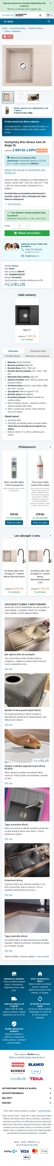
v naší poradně (42, 956)
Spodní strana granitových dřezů (23, 710)
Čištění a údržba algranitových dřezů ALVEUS (25, 767)
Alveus (15, 266)
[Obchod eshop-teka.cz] (36, 1078)
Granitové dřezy (14, 880)
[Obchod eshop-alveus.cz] (18, 1079)
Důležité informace (13, 1093)
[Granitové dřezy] (27, 860)
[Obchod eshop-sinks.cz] (36, 1072)
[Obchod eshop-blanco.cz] (36, 1064)
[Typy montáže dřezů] (27, 916)
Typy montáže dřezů (16, 936)
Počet (7, 226)
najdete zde (35, 9)
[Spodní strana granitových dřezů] (27, 690)
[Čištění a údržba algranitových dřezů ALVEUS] (27, 746)
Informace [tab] (13, 351)
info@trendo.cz (32, 256)
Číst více (8, 669)
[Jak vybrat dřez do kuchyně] (27, 634)
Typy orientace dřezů (16, 824)
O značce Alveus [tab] (12, 356)
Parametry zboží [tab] (38, 351)
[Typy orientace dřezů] (27, 804)
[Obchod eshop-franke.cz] (18, 1065)
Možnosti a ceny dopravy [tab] (37, 356)
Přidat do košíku (27, 233)
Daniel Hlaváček (30, 1145)
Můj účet (7, 1098)
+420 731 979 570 (33, 249)
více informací (44, 1111)
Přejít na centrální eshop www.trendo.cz (27, 1057)
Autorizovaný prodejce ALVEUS (19, 1088)
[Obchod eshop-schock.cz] (18, 1072)
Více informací (14, 204)
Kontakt (6, 1103)
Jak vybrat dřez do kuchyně (19, 654)
